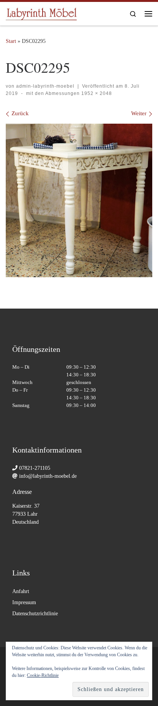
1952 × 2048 (96, 93)
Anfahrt (20, 591)
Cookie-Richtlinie (43, 675)
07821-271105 (34, 468)
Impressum (24, 602)
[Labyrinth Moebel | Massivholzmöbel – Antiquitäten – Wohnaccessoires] (41, 12)
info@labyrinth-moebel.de (48, 476)
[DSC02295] (79, 200)
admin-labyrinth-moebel (45, 86)
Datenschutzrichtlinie (35, 613)
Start (11, 41)
